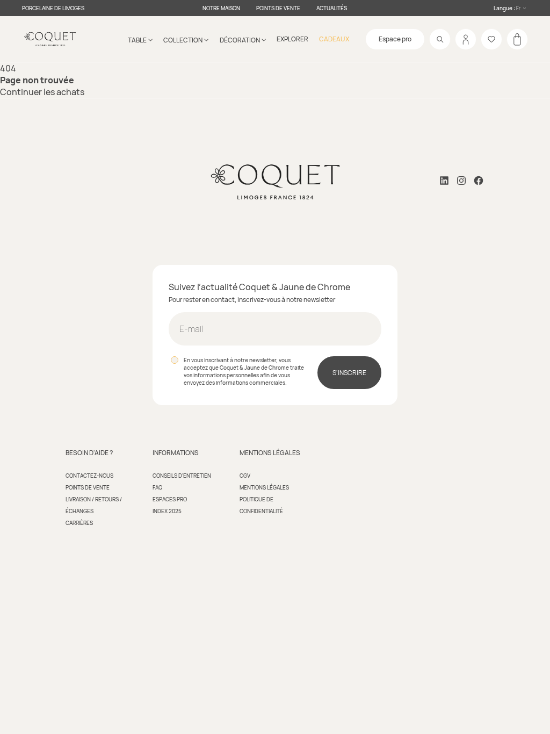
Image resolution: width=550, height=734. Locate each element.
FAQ (157, 487)
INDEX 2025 (167, 511)
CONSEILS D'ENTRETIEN (182, 475)
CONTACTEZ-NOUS (89, 475)
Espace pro (395, 39)
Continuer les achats (42, 92)
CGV (245, 475)
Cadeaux (334, 39)
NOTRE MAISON (221, 8)
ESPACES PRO (170, 499)
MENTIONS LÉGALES (264, 487)
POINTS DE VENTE (278, 8)
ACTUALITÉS (331, 8)
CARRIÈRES (79, 523)
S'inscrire (349, 372)
